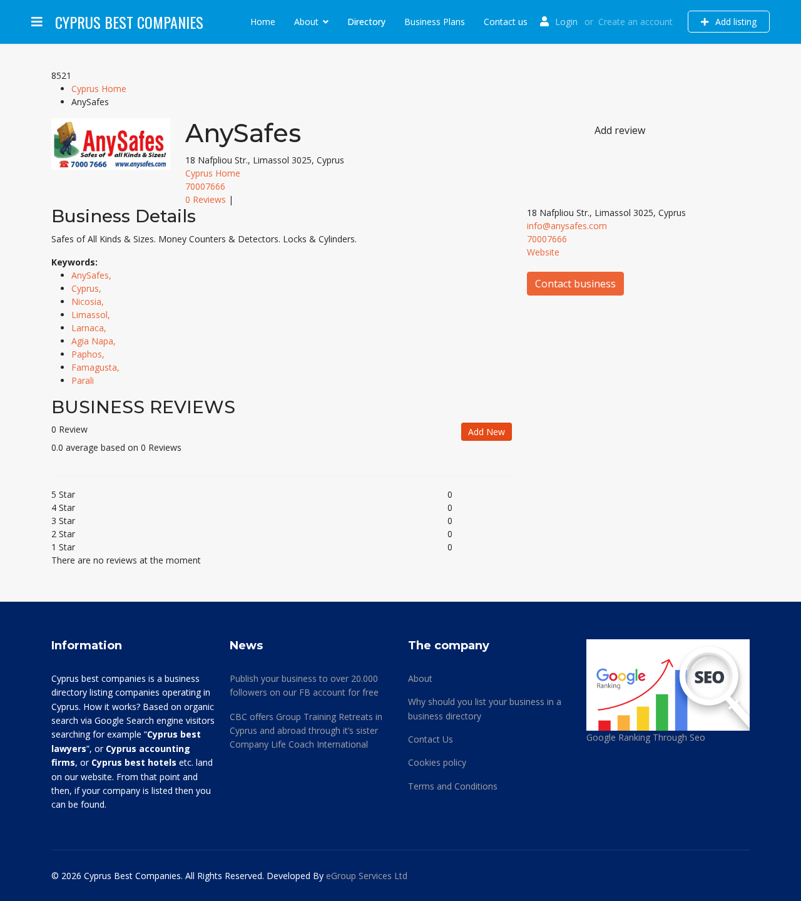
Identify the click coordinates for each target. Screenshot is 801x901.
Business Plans (434, 22)
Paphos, (89, 354)
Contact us (506, 22)
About (306, 22)
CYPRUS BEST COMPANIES (129, 21)
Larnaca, (90, 328)
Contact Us (430, 739)
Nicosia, (88, 301)
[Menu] (37, 22)
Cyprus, (87, 288)
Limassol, (92, 315)
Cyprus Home (98, 89)
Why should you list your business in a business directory (484, 708)
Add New (486, 432)
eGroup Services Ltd (366, 876)
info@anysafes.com (567, 226)
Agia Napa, (94, 341)
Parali (82, 380)
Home (262, 22)
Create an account (635, 22)
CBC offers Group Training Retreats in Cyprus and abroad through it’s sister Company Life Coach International (306, 731)
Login (566, 22)
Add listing (735, 22)
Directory (366, 22)
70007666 (205, 186)
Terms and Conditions (452, 786)
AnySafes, (92, 275)
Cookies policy (437, 762)
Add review (619, 130)
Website (543, 252)
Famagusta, (96, 367)
